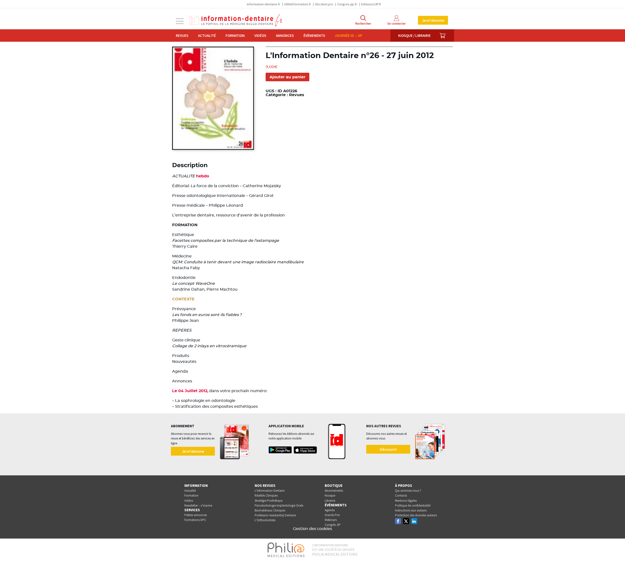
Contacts (401, 495)
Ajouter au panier (287, 77)
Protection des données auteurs (416, 515)
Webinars (331, 520)
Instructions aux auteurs (411, 510)
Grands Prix (332, 515)
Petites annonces (195, 515)
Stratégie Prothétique (268, 501)
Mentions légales (406, 501)
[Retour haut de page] (616, 548)
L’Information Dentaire (269, 491)
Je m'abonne (433, 20)
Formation (235, 35)
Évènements (314, 35)
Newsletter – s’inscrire (198, 505)
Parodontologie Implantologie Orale (279, 505)
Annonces (285, 35)
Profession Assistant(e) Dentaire (275, 515)
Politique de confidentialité (412, 505)
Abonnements (334, 491)
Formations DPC (195, 520)
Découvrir (388, 449)
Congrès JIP (333, 525)
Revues (182, 35)
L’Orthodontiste (265, 520)
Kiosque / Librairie (414, 35)
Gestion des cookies (312, 529)
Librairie (330, 501)
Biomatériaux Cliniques (270, 510)
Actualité (207, 35)
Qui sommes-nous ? (408, 491)
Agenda (330, 510)
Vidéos (260, 35)
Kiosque (330, 495)
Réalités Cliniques (266, 495)
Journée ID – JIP (348, 35)
